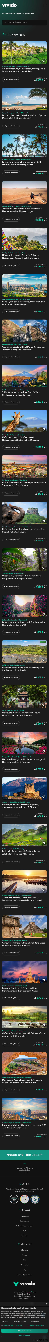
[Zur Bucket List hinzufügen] (44, 61)
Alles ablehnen (24, 1335)
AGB (24, 1231)
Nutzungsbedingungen (24, 1226)
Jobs (24, 1260)
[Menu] (45, 5)
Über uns (24, 1250)
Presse (24, 1255)
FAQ (24, 1270)
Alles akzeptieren (24, 1331)
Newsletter (25, 1265)
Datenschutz (24, 1221)
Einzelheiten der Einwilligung (11, 1325)
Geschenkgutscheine (24, 1275)
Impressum (25, 1216)
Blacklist (25, 1236)
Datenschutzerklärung (37, 1325)
